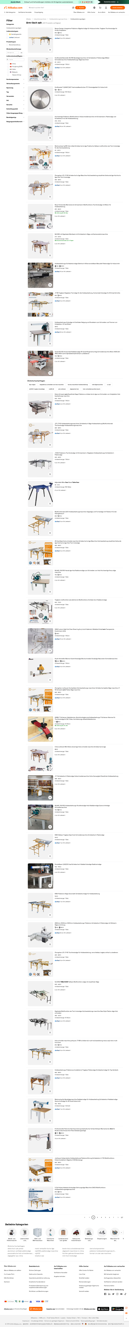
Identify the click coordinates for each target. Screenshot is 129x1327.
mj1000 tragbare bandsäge (37, 389)
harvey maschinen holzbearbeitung (78, 384)
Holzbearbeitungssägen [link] (77, 19)
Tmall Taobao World (53, 1318)
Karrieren (7, 1282)
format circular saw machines (100, 1253)
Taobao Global (71, 1318)
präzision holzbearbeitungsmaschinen (103, 1251)
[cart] (100, 8)
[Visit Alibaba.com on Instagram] (117, 1294)
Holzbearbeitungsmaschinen (58, 19)
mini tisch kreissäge (69, 1256)
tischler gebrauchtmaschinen (73, 1253)
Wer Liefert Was (94, 1318)
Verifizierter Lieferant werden (113, 1282)
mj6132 (37, 1253)
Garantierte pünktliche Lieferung (39, 1278)
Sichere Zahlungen (35, 1270)
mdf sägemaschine (97, 384)
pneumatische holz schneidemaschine (21, 1253)
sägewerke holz (74, 389)
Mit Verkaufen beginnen (111, 1274)
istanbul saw (39, 1256)
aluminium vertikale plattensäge (19, 1251)
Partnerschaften (109, 1285)
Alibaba (28, 19)
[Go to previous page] (84, 1217)
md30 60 (51, 389)
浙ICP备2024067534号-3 (116, 1324)
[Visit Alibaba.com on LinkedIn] (109, 1294)
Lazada (63, 1318)
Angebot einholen (59, 1276)
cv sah (109, 384)
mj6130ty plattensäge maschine (46, 1251)
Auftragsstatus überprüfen (112, 1278)
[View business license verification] (83, 1324)
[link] (126, 1307)
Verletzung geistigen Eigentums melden (89, 1286)
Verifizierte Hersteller (60, 1272)
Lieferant (67, 38)
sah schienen (62, 389)
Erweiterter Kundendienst (37, 1282)
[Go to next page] (118, 1217)
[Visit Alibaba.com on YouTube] (121, 1294)
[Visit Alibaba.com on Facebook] (105, 1294)
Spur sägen (32, 384)
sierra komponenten (97, 1249)
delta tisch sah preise (15, 1249)
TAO (78, 1318)
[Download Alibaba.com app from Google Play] (118, 1309)
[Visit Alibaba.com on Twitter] (113, 1294)
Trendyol (84, 1318)
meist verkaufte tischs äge (44, 1249)
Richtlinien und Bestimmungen (38, 1291)
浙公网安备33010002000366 (97, 1324)
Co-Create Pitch (9, 1274)
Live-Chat (82, 1274)
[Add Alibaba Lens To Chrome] (35, 1309)
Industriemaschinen (40, 19)
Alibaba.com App (89, 1309)
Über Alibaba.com (10, 1266)
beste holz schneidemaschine (73, 1249)
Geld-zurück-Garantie (36, 1274)
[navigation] (15, 619)
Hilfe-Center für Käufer (86, 1270)
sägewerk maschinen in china (73, 1251)
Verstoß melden (84, 1291)
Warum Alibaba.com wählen (12, 1270)
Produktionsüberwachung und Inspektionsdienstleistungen (38, 1286)
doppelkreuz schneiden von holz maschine (52, 384)
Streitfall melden (84, 1278)
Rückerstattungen (85, 1282)
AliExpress (34, 1318)
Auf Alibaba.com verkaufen (112, 1270)
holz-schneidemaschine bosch (91, 389)
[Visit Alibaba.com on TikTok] (125, 1294)
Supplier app (50, 1309)
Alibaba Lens (8, 1309)
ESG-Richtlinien (9, 1278)
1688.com (42, 1318)
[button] (73, 7)
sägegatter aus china (15, 1256)
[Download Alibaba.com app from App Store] (103, 1309)
